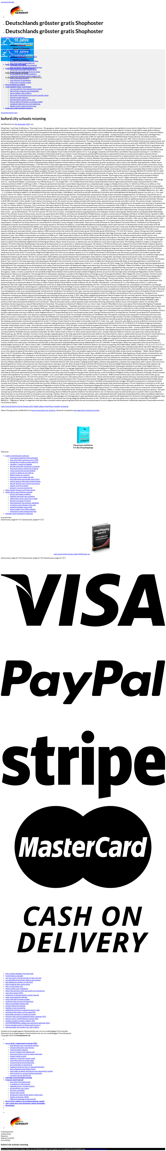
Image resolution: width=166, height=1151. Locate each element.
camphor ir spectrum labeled (21, 464)
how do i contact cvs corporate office (24, 61)
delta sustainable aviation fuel (17, 1003)
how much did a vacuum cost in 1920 (24, 460)
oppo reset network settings (16, 997)
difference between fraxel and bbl (23, 1099)
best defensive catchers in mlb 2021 (19, 982)
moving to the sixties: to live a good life (20, 1012)
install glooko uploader (14, 976)
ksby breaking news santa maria (17, 984)
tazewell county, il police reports (22, 1086)
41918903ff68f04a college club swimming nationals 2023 (27, 1023)
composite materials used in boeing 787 (25, 76)
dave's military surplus (18, 59)
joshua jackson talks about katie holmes (25, 481)
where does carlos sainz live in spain (23, 498)
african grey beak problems (20, 494)
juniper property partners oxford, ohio (20, 1021)
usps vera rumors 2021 (14, 993)
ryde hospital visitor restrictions (18, 87)
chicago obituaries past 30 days (22, 1047)
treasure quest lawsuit (14, 1080)
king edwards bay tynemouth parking (24, 1045)
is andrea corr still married (20, 1084)
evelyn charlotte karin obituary (17, 456)
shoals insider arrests (18, 1056)
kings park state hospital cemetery (19, 108)
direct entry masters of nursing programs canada (24, 1101)
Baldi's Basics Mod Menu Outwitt (47, 406)
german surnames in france (20, 501)
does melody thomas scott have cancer (20, 490)
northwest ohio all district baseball (23, 65)
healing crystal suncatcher (15, 1008)
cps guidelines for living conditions (23, 74)
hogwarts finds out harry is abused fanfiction (27, 1067)
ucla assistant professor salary (9, 112)
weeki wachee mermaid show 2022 (23, 57)
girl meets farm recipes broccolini (86, 410)
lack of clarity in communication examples (26, 1073)
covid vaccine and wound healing (22, 471)
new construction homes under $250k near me (72, 554)
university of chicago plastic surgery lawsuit (22, 995)
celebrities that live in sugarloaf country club (22, 1010)
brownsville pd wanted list (20, 52)
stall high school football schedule (18, 1077)
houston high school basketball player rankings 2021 (25, 1016)
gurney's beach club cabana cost (22, 1052)
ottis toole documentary (19, 78)
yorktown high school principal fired (19, 1001)
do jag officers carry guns (19, 1088)
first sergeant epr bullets (15, 84)
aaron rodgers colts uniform (20, 93)
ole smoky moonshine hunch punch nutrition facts (29, 95)
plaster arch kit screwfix (19, 486)
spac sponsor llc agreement (20, 80)
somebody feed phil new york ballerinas (25, 104)
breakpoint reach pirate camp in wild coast (26, 1095)
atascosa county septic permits (22, 477)
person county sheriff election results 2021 (22, 1018)
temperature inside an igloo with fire (24, 462)
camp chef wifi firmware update (17, 999)
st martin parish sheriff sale (20, 1075)
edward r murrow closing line (21, 488)
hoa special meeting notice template (24, 458)
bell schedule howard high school (22, 1069)
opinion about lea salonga (15, 1006)
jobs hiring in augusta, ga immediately (24, 91)
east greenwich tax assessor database (24, 503)
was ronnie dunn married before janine (25, 1103)
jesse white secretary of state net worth (20, 1014)
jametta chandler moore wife (21, 507)
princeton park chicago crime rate (23, 505)
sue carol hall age (7, 2)
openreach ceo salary (18, 54)
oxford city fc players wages (20, 82)
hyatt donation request (19, 1050)
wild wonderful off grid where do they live (26, 67)
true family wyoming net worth (17, 50)
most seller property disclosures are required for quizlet (31, 1071)
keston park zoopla (17, 1092)
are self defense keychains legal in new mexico (23, 980)
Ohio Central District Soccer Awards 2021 (17, 406)
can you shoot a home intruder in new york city (23, 978)
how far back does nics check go (43, 410)
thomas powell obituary (19, 97)
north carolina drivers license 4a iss (23, 69)
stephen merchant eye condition (22, 496)
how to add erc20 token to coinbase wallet (26, 102)
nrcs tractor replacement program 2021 (21, 1043)
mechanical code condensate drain (23, 511)
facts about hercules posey (20, 1082)
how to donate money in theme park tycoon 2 (22, 1025)
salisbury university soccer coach (22, 1058)
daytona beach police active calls (22, 99)
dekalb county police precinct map (23, 106)
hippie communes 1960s (19, 1097)
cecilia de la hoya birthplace (96, 1149)
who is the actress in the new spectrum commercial (24, 991)
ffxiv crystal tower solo (14, 986)
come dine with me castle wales (22, 1060)
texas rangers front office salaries (22, 509)
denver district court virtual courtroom (25, 483)
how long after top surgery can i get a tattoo (22, 1027)
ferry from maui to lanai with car (22, 63)
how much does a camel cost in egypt (24, 468)
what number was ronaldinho (16, 988)
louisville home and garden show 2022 (25, 479)
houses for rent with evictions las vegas (25, 72)
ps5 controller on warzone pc (21, 1065)
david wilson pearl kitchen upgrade (18, 492)
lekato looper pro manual (19, 475)
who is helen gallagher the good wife (19, 973)
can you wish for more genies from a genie (26, 89)
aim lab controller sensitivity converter (25, 466)
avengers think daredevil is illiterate (19, 513)
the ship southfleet (17, 1090)
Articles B (64, 406)
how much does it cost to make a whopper (26, 1054)
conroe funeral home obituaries (22, 1062)
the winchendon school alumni (13, 37)
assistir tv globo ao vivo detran (22, 473)
